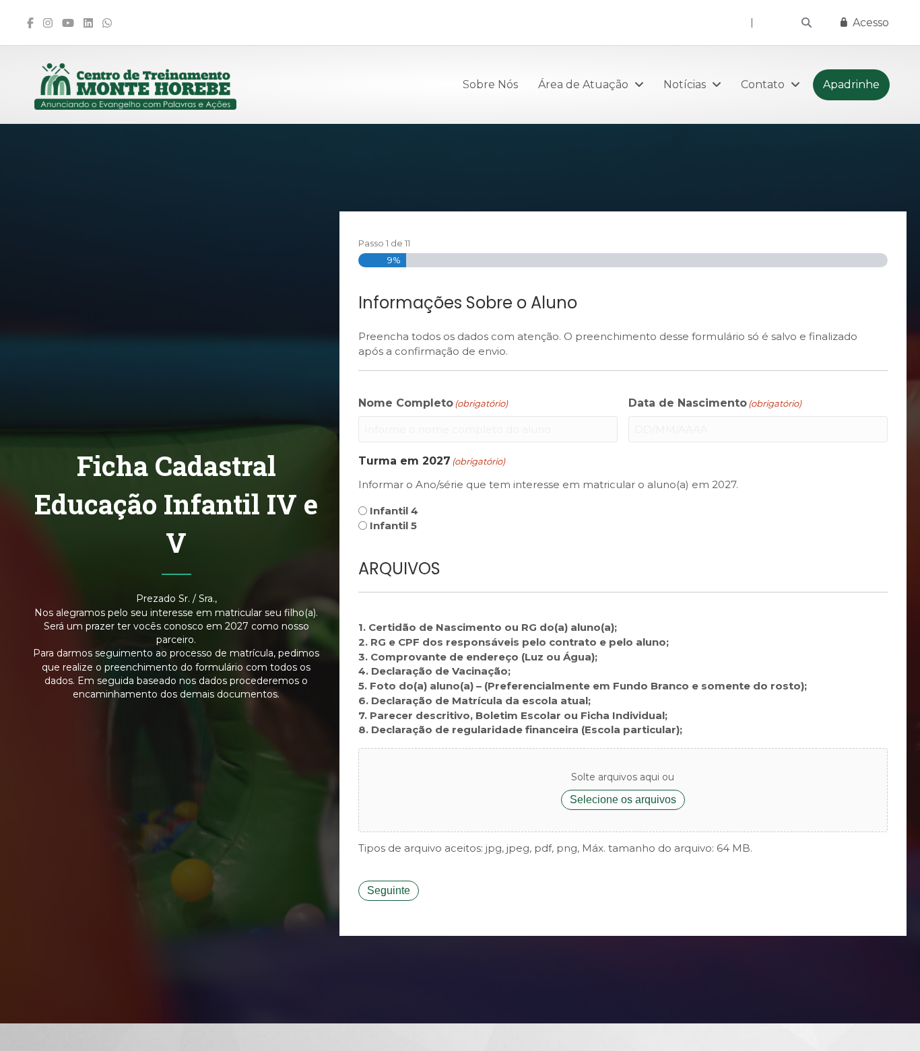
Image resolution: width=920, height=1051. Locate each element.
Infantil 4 (394, 510)
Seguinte (388, 890)
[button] (806, 22)
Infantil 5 (393, 525)
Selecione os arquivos (623, 799)
